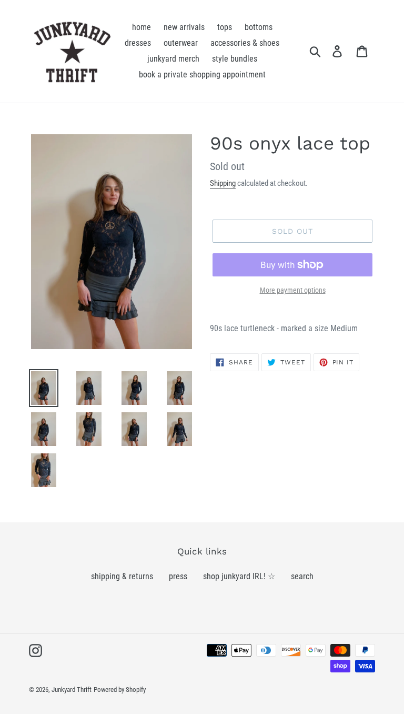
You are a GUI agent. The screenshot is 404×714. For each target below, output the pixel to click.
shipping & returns (122, 576)
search (302, 576)
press (178, 576)
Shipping (223, 183)
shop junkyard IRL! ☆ (239, 576)
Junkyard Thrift (72, 689)
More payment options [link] (293, 290)
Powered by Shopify (120, 689)
